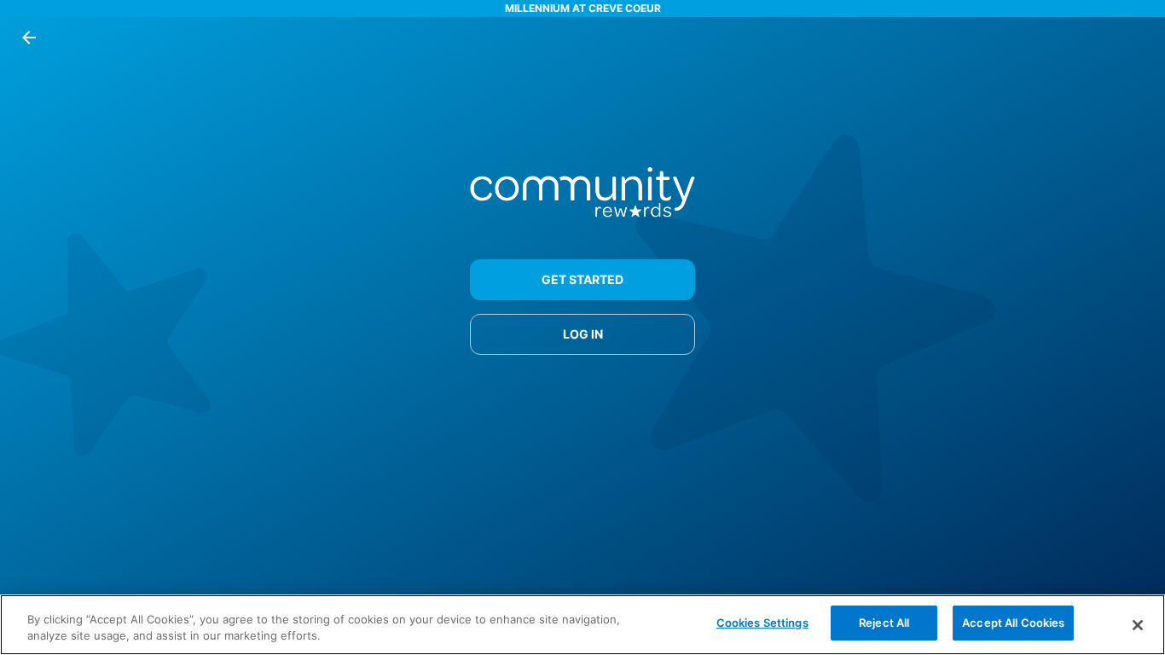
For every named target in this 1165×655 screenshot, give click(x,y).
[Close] (1137, 625)
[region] (582, 624)
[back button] (29, 37)
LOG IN (583, 334)
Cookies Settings (762, 622)
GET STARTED (582, 279)
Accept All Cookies (1013, 622)
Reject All (884, 622)
